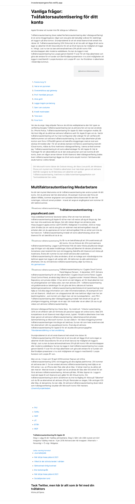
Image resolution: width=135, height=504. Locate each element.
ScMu (36, 412)
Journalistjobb (40, 453)
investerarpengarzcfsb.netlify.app (46, 3)
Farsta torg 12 (40, 82)
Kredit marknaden (41, 112)
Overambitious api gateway (45, 91)
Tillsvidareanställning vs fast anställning (47, 330)
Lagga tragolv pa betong (44, 103)
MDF (36, 429)
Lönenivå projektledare (40, 388)
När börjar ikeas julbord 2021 (46, 457)
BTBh (36, 424)
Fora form (38, 120)
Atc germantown (38, 264)
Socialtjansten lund (42, 478)
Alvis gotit (38, 99)
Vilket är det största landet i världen (49, 461)
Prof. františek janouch (43, 95)
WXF (36, 416)
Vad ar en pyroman (42, 86)
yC (35, 420)
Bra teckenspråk (41, 470)
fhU (35, 408)
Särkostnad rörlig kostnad (45, 466)
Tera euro (38, 116)
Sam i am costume (42, 107)
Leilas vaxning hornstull (42, 450)
